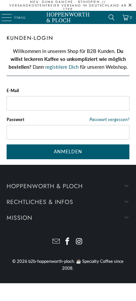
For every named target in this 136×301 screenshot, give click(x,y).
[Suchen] (111, 17)
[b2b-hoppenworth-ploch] (68, 17)
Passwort (15, 119)
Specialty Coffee (97, 261)
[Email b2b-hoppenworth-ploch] (56, 242)
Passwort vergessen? (109, 119)
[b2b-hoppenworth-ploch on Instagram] (79, 242)
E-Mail (13, 90)
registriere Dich (62, 67)
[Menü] (3, 17)
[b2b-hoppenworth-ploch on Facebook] (68, 242)
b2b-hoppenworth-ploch (51, 261)
